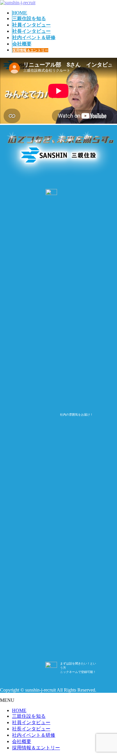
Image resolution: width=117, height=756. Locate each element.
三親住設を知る (29, 716)
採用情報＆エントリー (36, 747)
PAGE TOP (102, 721)
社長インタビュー (31, 728)
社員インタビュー (31, 722)
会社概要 (21, 741)
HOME (19, 710)
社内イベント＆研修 (33, 735)
